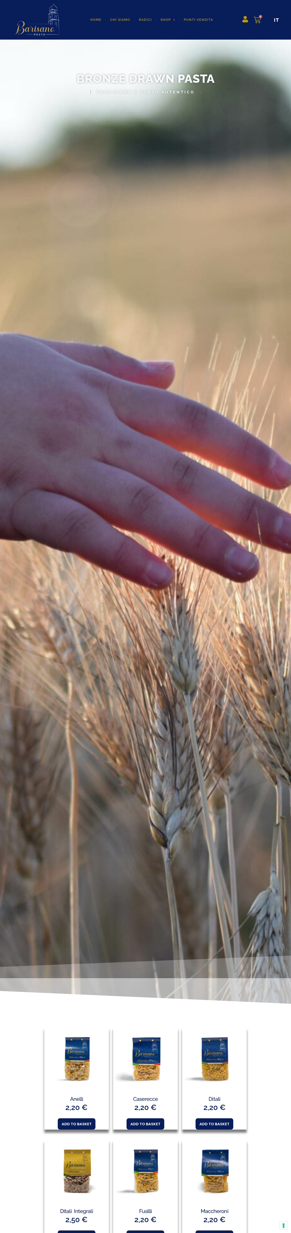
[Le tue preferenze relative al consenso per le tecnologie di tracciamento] (283, 1226)
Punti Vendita (198, 20)
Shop (166, 20)
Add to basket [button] (77, 1124)
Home (95, 20)
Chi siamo (120, 20)
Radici (145, 20)
